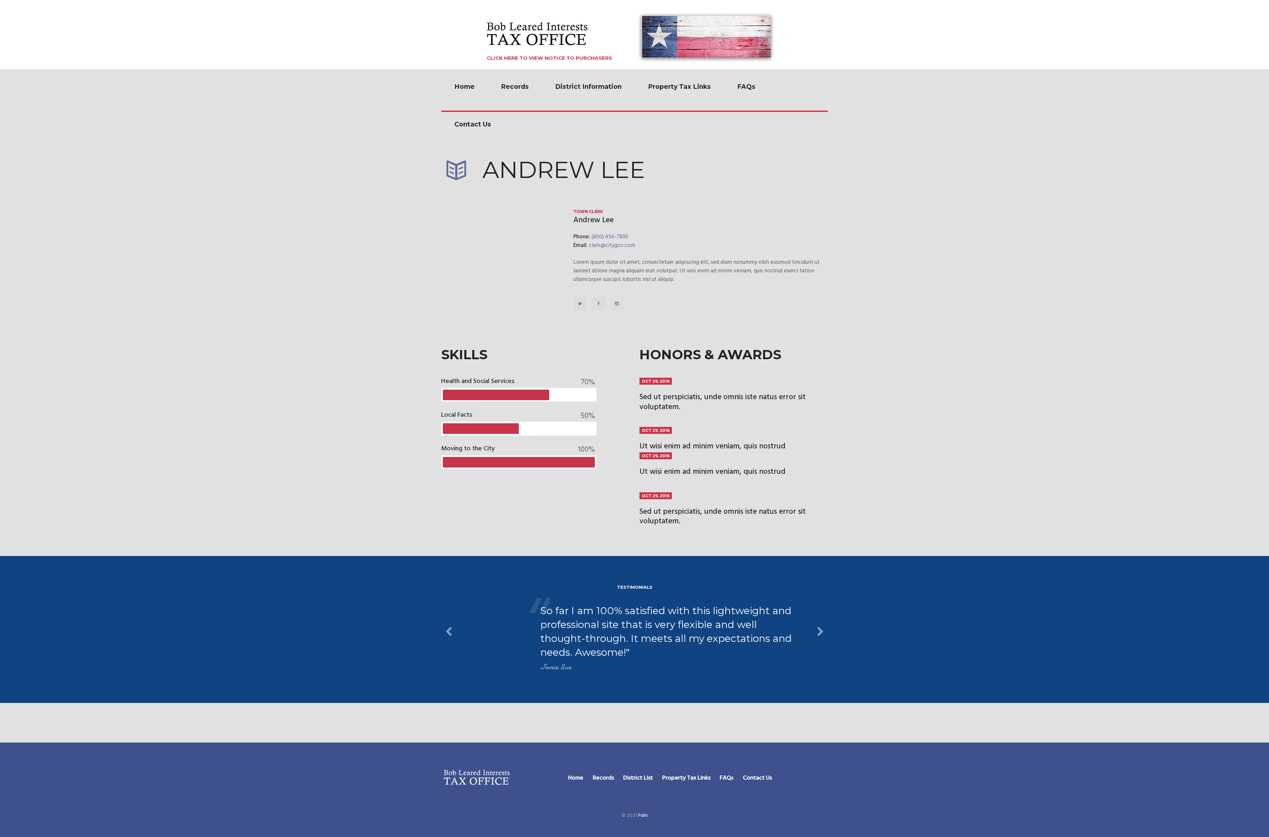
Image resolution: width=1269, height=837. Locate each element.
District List (638, 778)
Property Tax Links (679, 86)
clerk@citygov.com (612, 245)
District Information (588, 86)
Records (515, 86)
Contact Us (472, 124)
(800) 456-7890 (610, 236)
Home (464, 86)
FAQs (746, 86)
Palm (643, 815)
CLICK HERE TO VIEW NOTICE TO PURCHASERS (549, 58)
